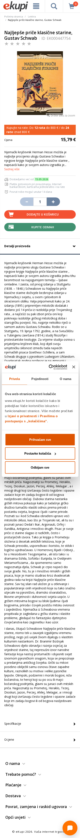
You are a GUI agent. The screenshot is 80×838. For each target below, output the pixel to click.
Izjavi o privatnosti (22, 416)
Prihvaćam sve (40, 439)
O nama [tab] (65, 379)
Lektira (32, 16)
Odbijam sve (40, 467)
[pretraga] (54, 6)
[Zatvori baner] (73, 367)
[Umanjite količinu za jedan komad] (26, 201)
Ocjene (9, 739)
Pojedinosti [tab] (39, 379)
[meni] (36, 6)
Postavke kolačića (37, 453)
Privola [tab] (14, 379)
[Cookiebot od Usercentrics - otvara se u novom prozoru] (50, 367)
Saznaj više (12, 169)
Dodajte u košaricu (43, 214)
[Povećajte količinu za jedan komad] (53, 201)
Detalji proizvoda (17, 246)
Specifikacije (12, 724)
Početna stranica (13, 16)
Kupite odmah (42, 227)
